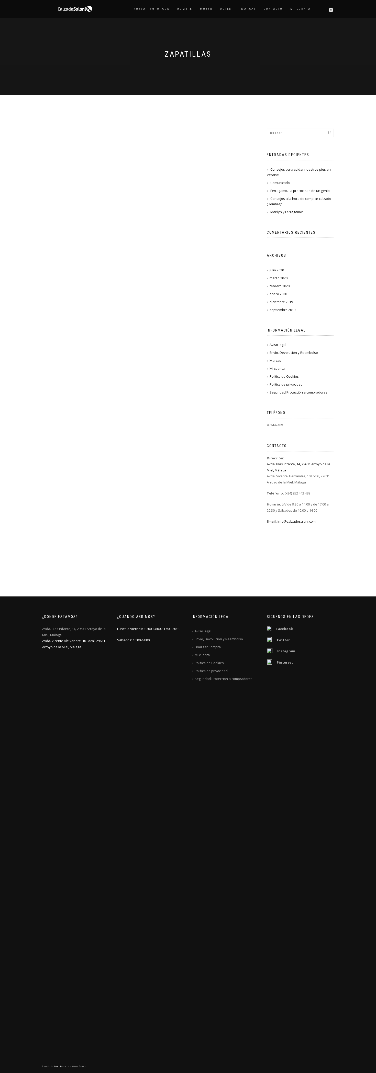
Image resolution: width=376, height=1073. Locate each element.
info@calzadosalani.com (297, 521)
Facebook (284, 628)
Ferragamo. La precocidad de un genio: (300, 190)
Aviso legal (278, 344)
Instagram (286, 651)
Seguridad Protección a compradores (298, 392)
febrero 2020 (280, 286)
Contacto (273, 9)
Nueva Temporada (152, 9)
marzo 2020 (278, 278)
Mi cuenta (300, 9)
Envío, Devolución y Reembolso (294, 352)
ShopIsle (48, 1066)
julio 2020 (277, 270)
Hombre (184, 9)
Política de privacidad (286, 384)
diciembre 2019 (281, 302)
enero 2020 (278, 294)
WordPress (78, 1066)
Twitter (283, 640)
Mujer (206, 9)
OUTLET (227, 9)
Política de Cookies (284, 376)
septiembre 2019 (282, 309)
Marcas (248, 9)
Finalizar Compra (208, 647)
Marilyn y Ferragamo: (286, 212)
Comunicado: (280, 182)
